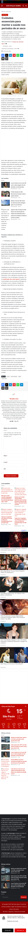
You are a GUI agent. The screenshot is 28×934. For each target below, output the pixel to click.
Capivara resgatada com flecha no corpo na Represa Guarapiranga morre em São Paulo (6, 519)
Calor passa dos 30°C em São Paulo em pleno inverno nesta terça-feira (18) (19, 746)
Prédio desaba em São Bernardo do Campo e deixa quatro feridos (18, 193)
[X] (6, 55)
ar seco (8, 376)
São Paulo (8, 11)
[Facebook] (3, 55)
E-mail (6, 462)
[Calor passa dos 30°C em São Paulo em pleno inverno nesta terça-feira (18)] (5, 747)
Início (4, 11)
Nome (5, 455)
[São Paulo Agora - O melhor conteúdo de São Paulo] (13, 5)
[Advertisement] (14, 145)
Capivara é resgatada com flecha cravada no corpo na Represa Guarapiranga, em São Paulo (21, 521)
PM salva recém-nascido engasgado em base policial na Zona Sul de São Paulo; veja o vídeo (7, 498)
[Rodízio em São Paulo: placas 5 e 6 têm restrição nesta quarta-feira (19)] (5, 739)
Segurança (11, 911)
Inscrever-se (20, 930)
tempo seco (4, 378)
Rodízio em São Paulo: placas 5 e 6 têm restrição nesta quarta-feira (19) (18, 739)
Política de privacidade (19, 911)
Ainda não (8, 930)
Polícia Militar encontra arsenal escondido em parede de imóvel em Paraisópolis (19, 761)
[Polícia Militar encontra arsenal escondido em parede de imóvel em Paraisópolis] (5, 763)
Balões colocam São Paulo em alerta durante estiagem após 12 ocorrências (18, 202)
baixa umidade (14, 376)
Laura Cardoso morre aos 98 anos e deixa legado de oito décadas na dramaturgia (18, 185)
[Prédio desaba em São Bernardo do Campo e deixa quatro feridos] (5, 194)
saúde (19, 376)
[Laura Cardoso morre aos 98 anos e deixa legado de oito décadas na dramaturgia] (5, 185)
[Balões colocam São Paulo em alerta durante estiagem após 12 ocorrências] (5, 203)
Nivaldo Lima (14, 399)
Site (5, 468)
